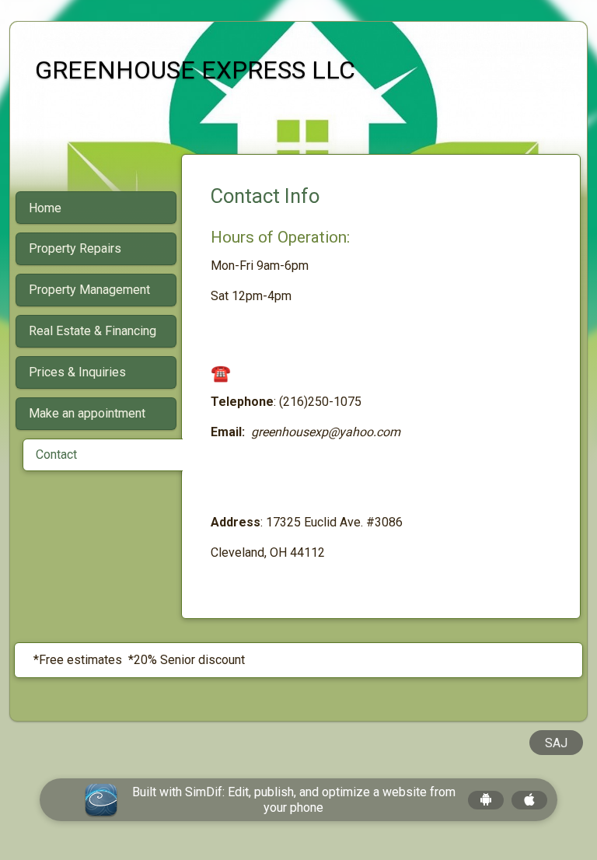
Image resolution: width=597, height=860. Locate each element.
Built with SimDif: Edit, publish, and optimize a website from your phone (294, 799)
